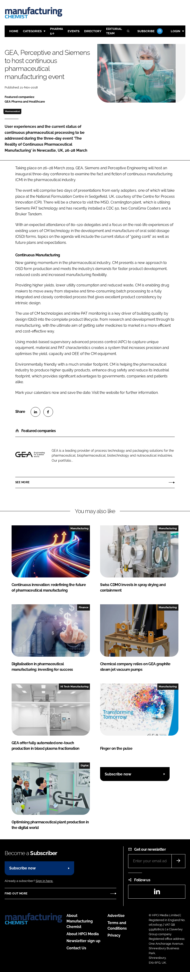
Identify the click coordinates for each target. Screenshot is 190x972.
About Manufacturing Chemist (79, 921)
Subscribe (146, 31)
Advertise (116, 915)
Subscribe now (118, 774)
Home (13, 31)
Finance (84, 607)
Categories (32, 31)
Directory (92, 31)
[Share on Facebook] (48, 412)
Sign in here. (44, 881)
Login (175, 31)
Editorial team (114, 31)
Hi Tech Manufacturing (74, 686)
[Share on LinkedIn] (35, 412)
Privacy (114, 935)
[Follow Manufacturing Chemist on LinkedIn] (157, 893)
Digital (85, 765)
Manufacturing (79, 528)
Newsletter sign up (83, 941)
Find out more (16, 893)
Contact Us (76, 948)
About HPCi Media (82, 934)
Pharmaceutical (12, 111)
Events (73, 31)
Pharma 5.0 (56, 31)
